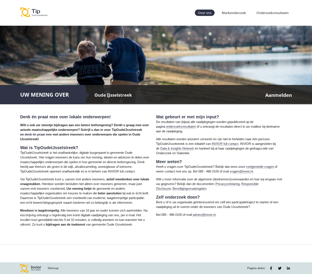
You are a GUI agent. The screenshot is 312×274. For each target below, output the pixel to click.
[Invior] (30, 268)
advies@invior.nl (204, 214)
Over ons (204, 13)
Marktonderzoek (234, 13)
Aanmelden (278, 95)
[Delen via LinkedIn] (288, 268)
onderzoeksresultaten (181, 126)
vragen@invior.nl (241, 171)
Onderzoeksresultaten (272, 13)
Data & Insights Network (177, 148)
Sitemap (53, 268)
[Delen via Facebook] (271, 268)
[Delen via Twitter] (279, 268)
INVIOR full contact (225, 143)
